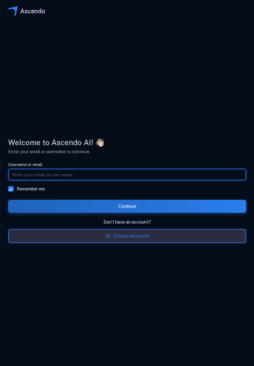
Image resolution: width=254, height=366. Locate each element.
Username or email (25, 164)
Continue (127, 206)
